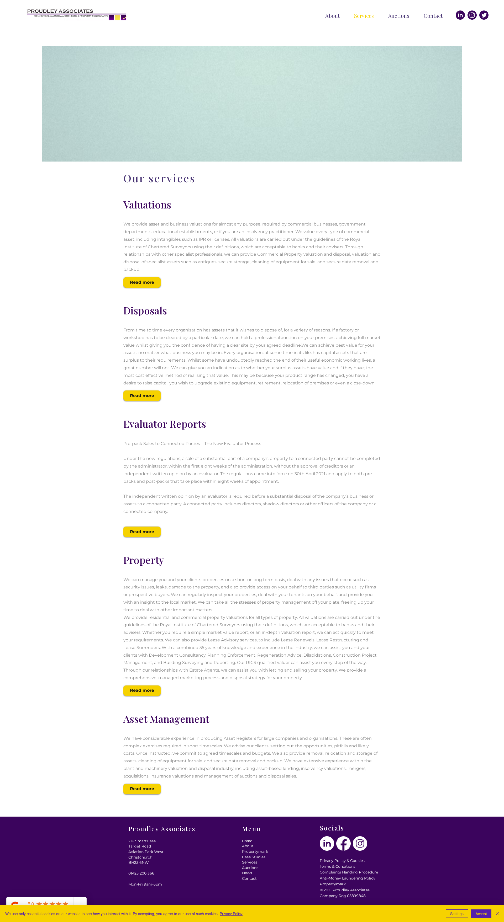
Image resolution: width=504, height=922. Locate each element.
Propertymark (333, 884)
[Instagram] (484, 15)
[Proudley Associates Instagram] (472, 15)
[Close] (498, 913)
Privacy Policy (231, 913)
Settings (457, 913)
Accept (481, 913)
